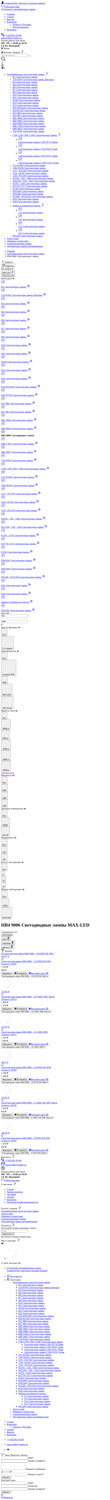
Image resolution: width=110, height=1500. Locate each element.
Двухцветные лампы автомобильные (19, 1221)
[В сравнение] (47, 973)
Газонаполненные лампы (13, 1219)
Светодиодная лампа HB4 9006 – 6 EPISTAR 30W (25, 1139)
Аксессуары (7, 1213)
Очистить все (8, 276)
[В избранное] (2, 959)
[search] (29, 55)
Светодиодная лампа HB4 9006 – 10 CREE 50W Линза (27, 998)
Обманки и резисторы (12, 1216)
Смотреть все (7, 773)
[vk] (2, 1243)
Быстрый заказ (38, 973)
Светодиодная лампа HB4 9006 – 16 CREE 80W (24, 1033)
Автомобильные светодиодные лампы (20, 1211)
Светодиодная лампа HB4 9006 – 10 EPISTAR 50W (26, 962)
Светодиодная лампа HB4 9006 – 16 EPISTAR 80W (26, 1068)
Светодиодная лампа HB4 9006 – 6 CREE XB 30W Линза (29, 1104)
